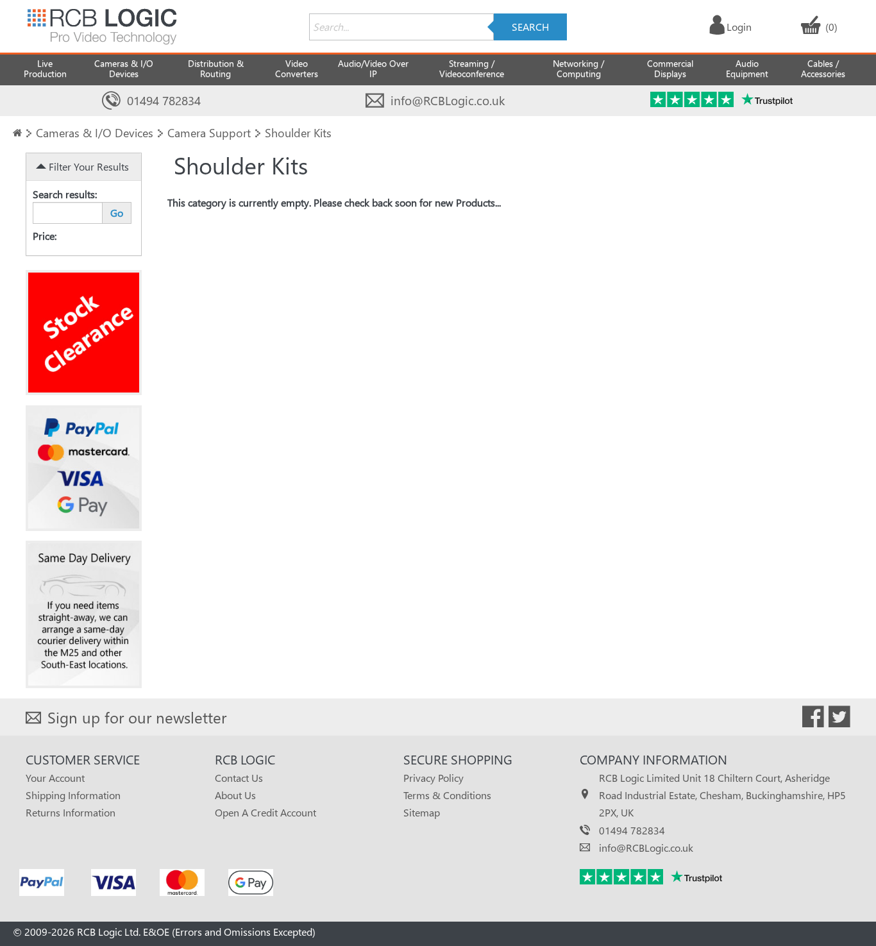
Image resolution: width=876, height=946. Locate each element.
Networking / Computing (578, 68)
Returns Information (70, 812)
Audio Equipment (747, 68)
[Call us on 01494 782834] (111, 101)
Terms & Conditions (447, 795)
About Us (235, 795)
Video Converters (296, 68)
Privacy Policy (433, 777)
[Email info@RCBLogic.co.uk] (375, 101)
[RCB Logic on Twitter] (839, 719)
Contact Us (239, 777)
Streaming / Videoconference (471, 68)
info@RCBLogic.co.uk (448, 100)
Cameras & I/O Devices (123, 68)
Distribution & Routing (216, 68)
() (831, 26)
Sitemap (421, 812)
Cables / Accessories (823, 68)
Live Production (45, 68)
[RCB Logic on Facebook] (813, 719)
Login (739, 26)
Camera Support (209, 132)
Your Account (55, 777)
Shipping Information (73, 795)
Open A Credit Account (265, 812)
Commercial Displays (670, 68)
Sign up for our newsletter (136, 717)
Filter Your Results (87, 166)
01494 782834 (164, 100)
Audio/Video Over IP (373, 68)
